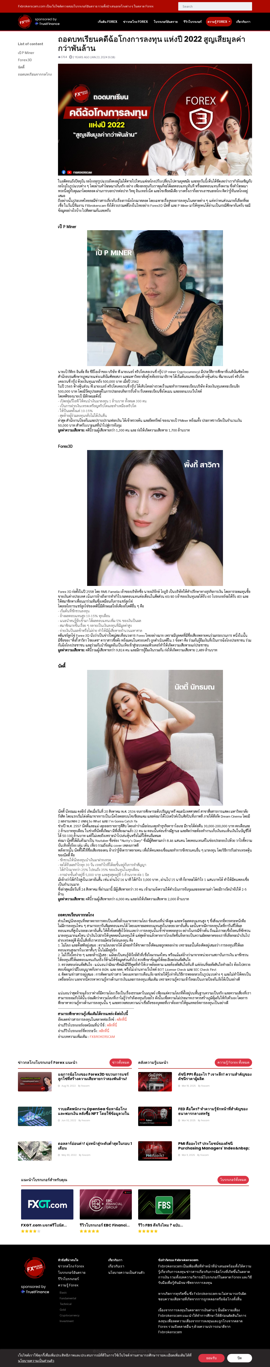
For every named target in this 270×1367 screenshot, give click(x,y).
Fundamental (68, 1298)
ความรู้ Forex (218, 21)
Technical (66, 1304)
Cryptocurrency (70, 1315)
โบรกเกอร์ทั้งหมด (233, 1180)
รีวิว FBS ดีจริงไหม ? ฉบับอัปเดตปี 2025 (159, 1227)
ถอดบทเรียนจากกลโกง (35, 74)
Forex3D (25, 60)
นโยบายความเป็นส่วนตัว (36, 1361)
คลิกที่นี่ (122, 1019)
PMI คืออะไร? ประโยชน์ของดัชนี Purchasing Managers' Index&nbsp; (214, 1146)
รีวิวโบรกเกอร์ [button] (193, 21)
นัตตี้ (21, 67)
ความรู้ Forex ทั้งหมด (233, 1062)
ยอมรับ (211, 1358)
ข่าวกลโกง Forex (71, 1266)
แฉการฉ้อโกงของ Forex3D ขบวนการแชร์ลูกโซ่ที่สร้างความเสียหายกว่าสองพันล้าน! (93, 1077)
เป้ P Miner (26, 53)
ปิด (240, 1358)
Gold (63, 1309)
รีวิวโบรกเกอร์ (68, 1279)
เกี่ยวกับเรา (116, 1266)
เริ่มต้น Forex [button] (107, 21)
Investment (67, 1321)
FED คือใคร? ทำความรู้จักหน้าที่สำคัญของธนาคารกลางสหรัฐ (213, 1111)
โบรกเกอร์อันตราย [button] (166, 21)
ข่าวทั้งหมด (120, 1062)
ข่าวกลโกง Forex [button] (135, 21)
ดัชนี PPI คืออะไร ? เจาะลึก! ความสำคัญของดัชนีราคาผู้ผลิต (215, 1077)
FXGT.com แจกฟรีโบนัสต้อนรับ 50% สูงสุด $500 (42, 1227)
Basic (63, 1292)
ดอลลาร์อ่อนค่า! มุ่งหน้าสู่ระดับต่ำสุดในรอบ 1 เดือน (95, 1146)
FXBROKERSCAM (102, 1036)
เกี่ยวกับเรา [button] (243, 21)
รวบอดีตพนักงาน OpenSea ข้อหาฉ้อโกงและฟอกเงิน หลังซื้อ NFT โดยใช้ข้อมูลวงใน (93, 1111)
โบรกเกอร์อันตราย (71, 1273)
